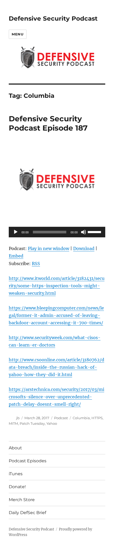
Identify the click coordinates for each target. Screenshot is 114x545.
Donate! (17, 486)
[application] (57, 232)
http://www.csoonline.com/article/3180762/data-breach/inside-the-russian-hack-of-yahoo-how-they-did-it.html (56, 367)
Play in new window (48, 248)
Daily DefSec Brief (27, 512)
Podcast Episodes (27, 460)
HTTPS (97, 418)
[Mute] (83, 232)
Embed (16, 255)
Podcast (61, 418)
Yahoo (51, 423)
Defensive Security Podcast (53, 18)
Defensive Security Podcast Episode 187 (48, 123)
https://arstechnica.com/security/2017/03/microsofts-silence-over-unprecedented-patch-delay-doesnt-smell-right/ (56, 397)
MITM (13, 423)
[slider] (95, 231)
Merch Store (22, 499)
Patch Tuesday (32, 423)
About (15, 447)
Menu (17, 34)
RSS (36, 263)
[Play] (15, 232)
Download (83, 248)
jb (18, 418)
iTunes (16, 473)
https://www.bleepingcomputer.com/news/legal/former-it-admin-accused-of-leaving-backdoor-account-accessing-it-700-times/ (56, 315)
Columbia (81, 418)
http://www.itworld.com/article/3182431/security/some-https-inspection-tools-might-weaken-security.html (56, 286)
